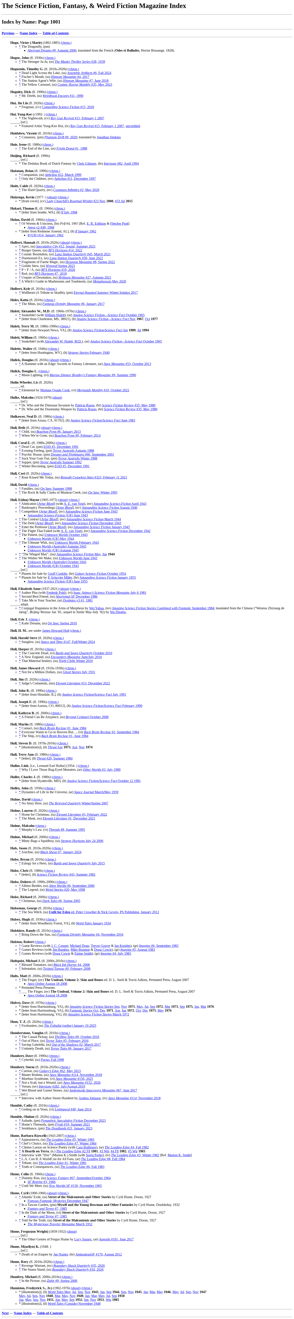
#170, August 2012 (98, 1254)
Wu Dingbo (118, 612)
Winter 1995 (102, 492)
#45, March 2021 (83, 254)
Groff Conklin (57, 573)
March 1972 (98, 1014)
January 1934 (93, 923)
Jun (100, 330)
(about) (52, 197)
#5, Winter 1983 (70, 1139)
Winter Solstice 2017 (106, 292)
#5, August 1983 (137, 949)
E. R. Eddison (96, 223)
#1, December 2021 (69, 818)
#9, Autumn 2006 (52, 50)
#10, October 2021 (103, 390)
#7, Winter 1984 (72, 1143)
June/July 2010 (76, 657)
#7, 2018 (50, 273)
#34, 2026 (78, 1269)
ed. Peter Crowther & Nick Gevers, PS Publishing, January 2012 (104, 912)
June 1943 (91, 511)
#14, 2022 (65, 250)
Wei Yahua (96, 608)
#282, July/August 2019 (62, 1086)
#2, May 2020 (76, 190)
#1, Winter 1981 (63, 1163)
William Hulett (55, 315)
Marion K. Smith (179, 1155)
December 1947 (58, 1201)
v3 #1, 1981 (78, 600)
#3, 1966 (42, 1182)
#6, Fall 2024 (89, 73)
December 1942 (120, 531)
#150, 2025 (74, 1078)
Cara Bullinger (86, 1147)
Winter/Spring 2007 (78, 803)
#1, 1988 (71, 148)
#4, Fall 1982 (127, 1147)
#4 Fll (115, 1151)
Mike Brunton (80, 949)
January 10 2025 (70, 1025)
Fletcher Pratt (119, 223)
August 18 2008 (47, 984)
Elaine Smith (83, 953)
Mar (167, 1006)
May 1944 (51, 538)
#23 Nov (75, 201)
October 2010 (84, 653)
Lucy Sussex (83, 1239)
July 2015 (79, 863)
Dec (102, 1010)
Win (108, 1300)
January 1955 (107, 577)
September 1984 (163, 608)
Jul (139, 330)
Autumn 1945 (57, 546)
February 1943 (76, 542)
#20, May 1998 (65, 889)
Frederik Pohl (55, 592)
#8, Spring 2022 (90, 262)
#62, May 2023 (60, 1071)
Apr (55, 747)
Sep (94, 1006)
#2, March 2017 (76, 1044)
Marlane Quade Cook (55, 390)
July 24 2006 (82, 841)
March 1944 (93, 519)
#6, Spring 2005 (61, 901)
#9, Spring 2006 (62, 1281)
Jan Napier (60, 1254)
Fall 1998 (52, 1060)
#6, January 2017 (73, 304)
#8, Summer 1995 (67, 829)
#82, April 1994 (121, 163)
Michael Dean (79, 946)
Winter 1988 (77, 458)
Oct (147, 319)
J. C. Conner (59, 946)
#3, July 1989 (102, 769)
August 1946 (109, 507)
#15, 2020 (68, 107)
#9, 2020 (60, 137)
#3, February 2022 (81, 814)
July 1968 (69, 212)
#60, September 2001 (82, 454)
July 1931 (79, 672)
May (78, 554)
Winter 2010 (76, 661)
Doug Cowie (103, 949)
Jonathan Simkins (109, 137)
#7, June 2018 (85, 80)
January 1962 (85, 231)
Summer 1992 (61, 462)
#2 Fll (73, 1151)
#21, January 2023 (68, 1128)
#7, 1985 (47, 1208)
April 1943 (119, 503)
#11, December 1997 (75, 178)
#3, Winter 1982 (135, 1155)
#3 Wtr (104, 1151)
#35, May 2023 (84, 84)
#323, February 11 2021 (93, 477)
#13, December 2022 (83, 683)
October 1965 (109, 315)
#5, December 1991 (61, 447)
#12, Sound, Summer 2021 (66, 246)
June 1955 (58, 581)
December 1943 (91, 523)
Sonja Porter (94, 1155)
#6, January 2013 (58, 431)
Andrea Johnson (90, 1098)
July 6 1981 (109, 592)
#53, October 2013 (127, 364)
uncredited (133, 126)
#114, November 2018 (76, 1075)
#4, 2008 (71, 965)
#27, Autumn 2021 (84, 277)
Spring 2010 (62, 623)
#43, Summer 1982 (66, 874)
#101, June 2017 (116, 1239)
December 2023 (73, 1120)
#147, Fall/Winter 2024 (68, 642)
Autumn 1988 (73, 450)
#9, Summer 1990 (93, 375)
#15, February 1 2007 (77, 118)
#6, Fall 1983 (82, 1167)
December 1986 (76, 596)
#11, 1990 (63, 96)
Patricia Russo (84, 405)
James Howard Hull (55, 630)
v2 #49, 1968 (41, 227)
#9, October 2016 (77, 1037)
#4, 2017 (70, 77)
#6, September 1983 (158, 946)
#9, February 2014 (77, 435)
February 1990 (106, 706)
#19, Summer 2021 (72, 1124)
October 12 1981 (104, 781)
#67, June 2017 (103, 1090)
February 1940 (89, 352)
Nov (106, 319)
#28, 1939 (80, 61)
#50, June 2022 (76, 258)
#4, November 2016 (90, 934)
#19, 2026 (58, 270)
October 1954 (100, 573)
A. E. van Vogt (74, 503)
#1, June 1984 (62, 728)
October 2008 (87, 717)
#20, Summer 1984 (55, 758)
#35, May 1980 (128, 405)
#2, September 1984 (111, 732)
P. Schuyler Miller (60, 577)
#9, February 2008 (66, 968)
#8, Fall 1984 (103, 1159)
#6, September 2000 (71, 886)
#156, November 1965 (75, 1186)
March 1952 (60, 1224)
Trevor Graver (100, 946)
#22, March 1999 (63, 175)
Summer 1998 (56, 488)
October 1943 (66, 535)
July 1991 (94, 694)
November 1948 (74, 1303)
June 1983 (102, 420)
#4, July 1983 (116, 953)
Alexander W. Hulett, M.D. (63, 341)
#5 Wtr (133, 1151)
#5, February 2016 (67, 1041)
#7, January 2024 (60, 852)
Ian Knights (122, 946)
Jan (196, 1006)
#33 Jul (120, 201)
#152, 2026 (82, 1082)
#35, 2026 (79, 1265)
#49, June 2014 (73, 1109)
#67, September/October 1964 (79, 1178)
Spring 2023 (60, 266)
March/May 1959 (96, 792)
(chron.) (66, 42)
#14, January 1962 (45, 235)
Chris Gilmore (86, 163)
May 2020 (109, 281)
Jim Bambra (61, 949)
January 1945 (101, 527)
